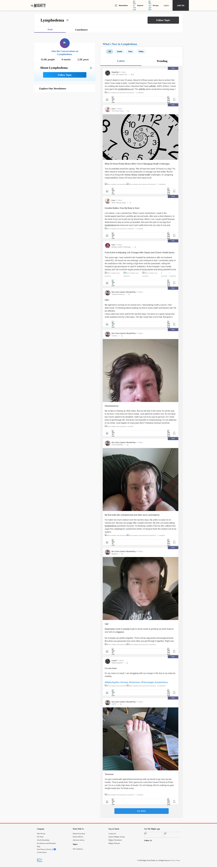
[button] (163, 20)
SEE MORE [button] (141, 811)
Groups (155, 5)
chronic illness (130, 175)
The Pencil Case (118, 111)
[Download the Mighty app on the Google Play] (173, 835)
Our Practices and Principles (46, 843)
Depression (110, 629)
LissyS (114, 660)
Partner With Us (78, 837)
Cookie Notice (42, 852)
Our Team (40, 837)
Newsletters (123, 5)
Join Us (180, 5)
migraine (120, 632)
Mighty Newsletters (115, 840)
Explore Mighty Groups (116, 837)
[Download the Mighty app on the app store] (153, 835)
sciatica (114, 336)
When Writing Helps (119, 203)
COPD (114, 704)
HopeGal (115, 72)
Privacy (173, 860)
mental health (144, 175)
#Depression (134, 682)
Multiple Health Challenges (121, 247)
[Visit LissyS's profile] (107, 661)
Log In (166, 5)
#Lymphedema (161, 682)
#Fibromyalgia (147, 682)
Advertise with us (79, 840)
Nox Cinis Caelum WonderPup (124, 292)
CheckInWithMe (117, 445)
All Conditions (78, 849)
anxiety (126, 629)
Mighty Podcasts (114, 843)
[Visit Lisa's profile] (107, 109)
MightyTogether (117, 663)
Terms (178, 860)
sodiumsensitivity (118, 294)
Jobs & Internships (43, 840)
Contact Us (112, 834)
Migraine (115, 554)
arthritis (152, 86)
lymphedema (124, 89)
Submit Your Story (79, 834)
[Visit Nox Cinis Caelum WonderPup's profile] (107, 292)
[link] (38, 5)
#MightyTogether (112, 682)
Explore (140, 5)
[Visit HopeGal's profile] (107, 73)
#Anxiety (124, 682)
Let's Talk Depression (119, 74)
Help (38, 846)
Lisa (113, 109)
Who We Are (41, 834)
